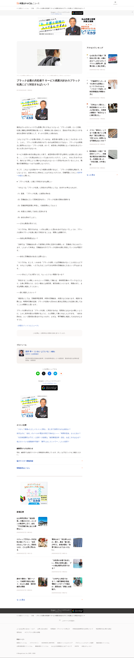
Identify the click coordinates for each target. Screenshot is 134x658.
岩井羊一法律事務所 (32, 354)
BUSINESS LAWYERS (48, 643)
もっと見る (21, 599)
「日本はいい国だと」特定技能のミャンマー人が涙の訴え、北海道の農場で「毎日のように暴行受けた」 (98, 109)
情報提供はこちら (23, 468)
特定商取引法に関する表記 (103, 629)
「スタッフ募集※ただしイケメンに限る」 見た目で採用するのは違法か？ (44, 429)
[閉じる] (132, 12)
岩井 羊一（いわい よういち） (40, 351)
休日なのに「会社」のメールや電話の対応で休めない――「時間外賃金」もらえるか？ (49, 433)
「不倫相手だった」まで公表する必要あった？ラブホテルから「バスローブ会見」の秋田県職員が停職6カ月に (98, 87)
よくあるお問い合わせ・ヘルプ (26, 629)
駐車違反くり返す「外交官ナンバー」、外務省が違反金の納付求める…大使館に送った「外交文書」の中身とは (98, 157)
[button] (61, 373)
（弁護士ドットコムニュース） (28, 325)
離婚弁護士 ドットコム (41, 646)
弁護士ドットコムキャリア (65, 643)
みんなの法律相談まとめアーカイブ (61, 646)
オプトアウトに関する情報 (32, 632)
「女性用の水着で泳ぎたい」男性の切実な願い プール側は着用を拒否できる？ (61, 564)
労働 (32, 8)
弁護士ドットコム (24, 8)
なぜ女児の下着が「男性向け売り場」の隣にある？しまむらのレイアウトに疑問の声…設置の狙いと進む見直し (98, 60)
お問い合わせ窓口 (42, 629)
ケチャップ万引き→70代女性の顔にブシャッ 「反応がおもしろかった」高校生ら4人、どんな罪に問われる (27, 544)
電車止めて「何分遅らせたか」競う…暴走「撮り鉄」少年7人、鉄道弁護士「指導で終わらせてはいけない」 (61, 544)
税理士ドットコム (22, 643)
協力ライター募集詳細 (25, 461)
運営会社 (19, 632)
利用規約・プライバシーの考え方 (60, 629)
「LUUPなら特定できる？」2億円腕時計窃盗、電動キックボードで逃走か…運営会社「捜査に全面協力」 (61, 583)
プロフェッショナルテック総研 (84, 643)
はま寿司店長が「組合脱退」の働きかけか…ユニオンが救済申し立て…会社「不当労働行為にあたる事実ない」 (26, 523)
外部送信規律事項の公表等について (83, 629)
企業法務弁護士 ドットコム (24, 646)
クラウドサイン (34, 643)
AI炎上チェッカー (87, 646)
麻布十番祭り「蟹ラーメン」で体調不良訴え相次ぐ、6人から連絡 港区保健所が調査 (26, 582)
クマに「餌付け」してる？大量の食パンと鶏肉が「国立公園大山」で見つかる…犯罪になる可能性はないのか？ (98, 135)
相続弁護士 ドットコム (102, 643)
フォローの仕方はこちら (56, 14)
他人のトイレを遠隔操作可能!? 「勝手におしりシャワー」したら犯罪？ (43, 441)
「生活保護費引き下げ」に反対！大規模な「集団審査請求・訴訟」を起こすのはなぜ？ (49, 437)
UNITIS (77, 646)
